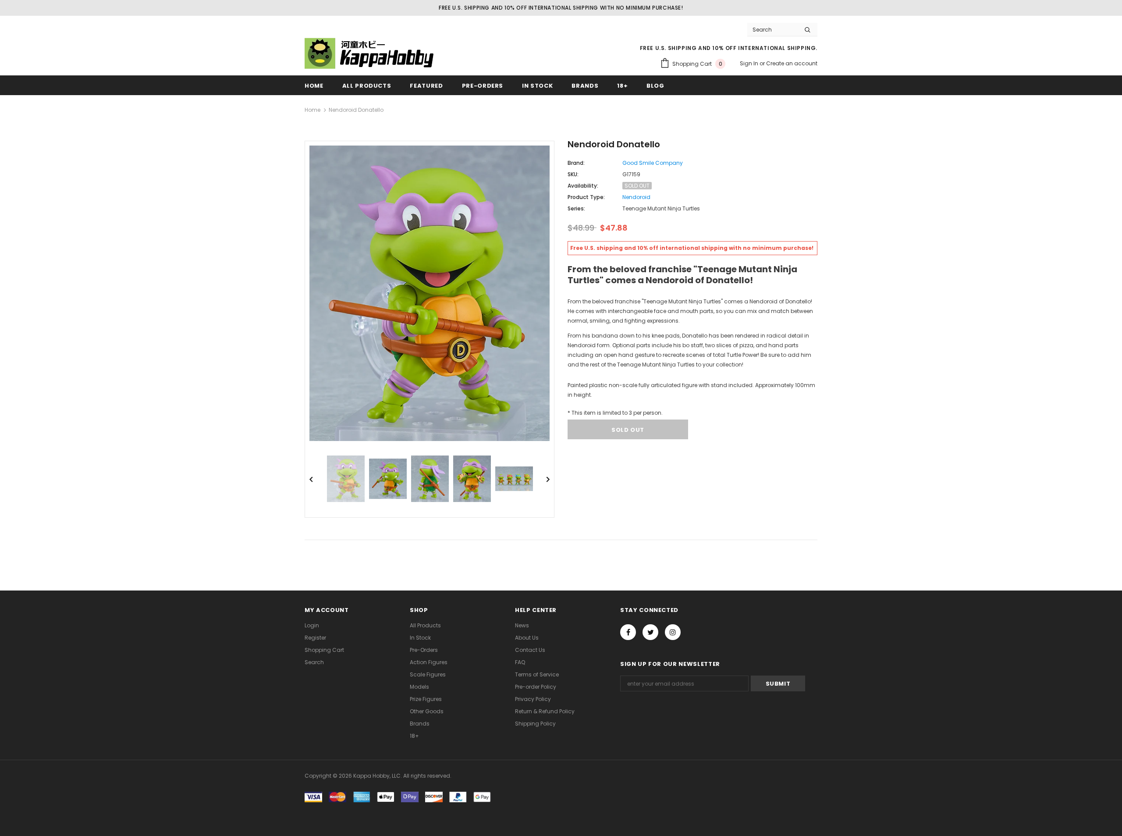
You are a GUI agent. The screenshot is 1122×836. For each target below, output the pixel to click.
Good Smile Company (652, 163)
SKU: (573, 174)
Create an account (791, 63)
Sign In (750, 63)
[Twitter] (650, 632)
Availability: (583, 185)
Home (312, 110)
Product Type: (586, 197)
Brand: (576, 163)
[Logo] (370, 53)
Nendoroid (636, 197)
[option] (429, 293)
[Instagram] (673, 632)
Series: (576, 208)
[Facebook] (628, 632)
